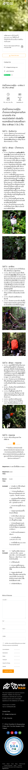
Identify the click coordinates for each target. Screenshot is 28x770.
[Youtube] (12, 732)
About (8, 763)
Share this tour (15, 55)
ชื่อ (3, 621)
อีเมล (4, 628)
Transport (5, 659)
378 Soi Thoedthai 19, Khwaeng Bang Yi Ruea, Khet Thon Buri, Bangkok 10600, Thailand (13, 726)
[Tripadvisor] (19, 732)
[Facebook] (8, 732)
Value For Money (6, 663)
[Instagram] (16, 732)
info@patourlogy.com (12, 67)
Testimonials (22, 763)
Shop (15, 765)
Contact (20, 765)
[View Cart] (24, 2)
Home (3, 763)
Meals (4, 656)
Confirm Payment (8, 765)
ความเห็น (5, 599)
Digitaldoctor (5, 768)
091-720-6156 (8, 718)
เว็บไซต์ (4, 636)
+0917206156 (10, 71)
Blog (16, 763)
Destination (5, 653)
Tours (12, 763)
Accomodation (6, 649)
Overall (4, 666)
